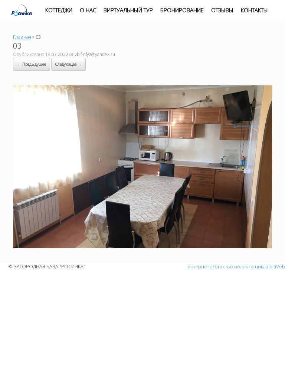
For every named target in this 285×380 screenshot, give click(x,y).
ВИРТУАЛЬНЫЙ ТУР (128, 10)
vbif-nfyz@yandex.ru (95, 54)
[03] (142, 246)
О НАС (88, 10)
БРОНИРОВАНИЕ (182, 10)
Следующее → (68, 64)
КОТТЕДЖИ (58, 10)
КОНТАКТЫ (254, 10)
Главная (22, 36)
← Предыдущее (31, 64)
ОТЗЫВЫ (222, 10)
